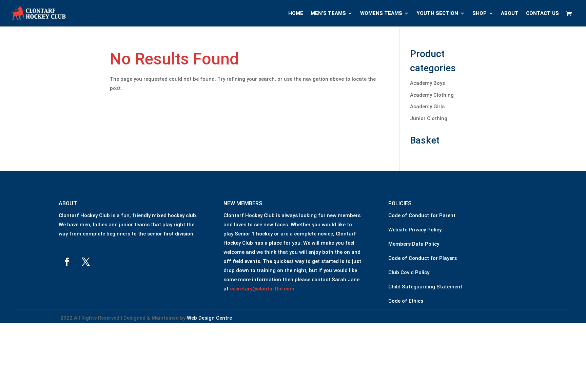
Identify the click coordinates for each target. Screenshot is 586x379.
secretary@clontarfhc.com (262, 289)
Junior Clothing (428, 118)
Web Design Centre (209, 318)
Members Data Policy (413, 244)
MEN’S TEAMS (328, 13)
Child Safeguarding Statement (425, 287)
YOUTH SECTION (437, 13)
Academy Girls (427, 106)
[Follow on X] (86, 262)
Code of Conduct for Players (422, 258)
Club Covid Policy (408, 272)
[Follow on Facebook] (67, 262)
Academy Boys (427, 83)
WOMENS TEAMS (381, 13)
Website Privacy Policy (415, 230)
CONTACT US (542, 13)
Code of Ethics (405, 301)
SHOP (479, 13)
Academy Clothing (432, 95)
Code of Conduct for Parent (421, 215)
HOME (295, 13)
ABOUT (510, 13)
